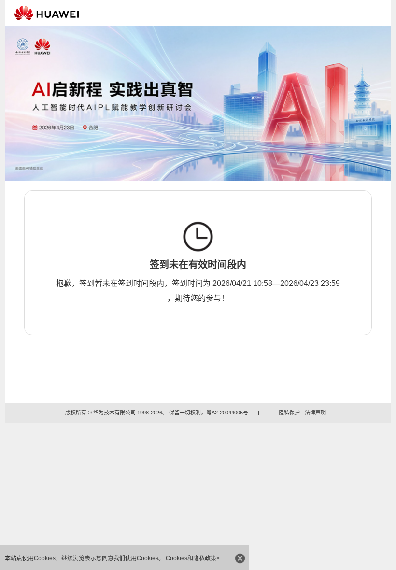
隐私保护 (289, 412)
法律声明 (315, 412)
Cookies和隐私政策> (193, 558)
